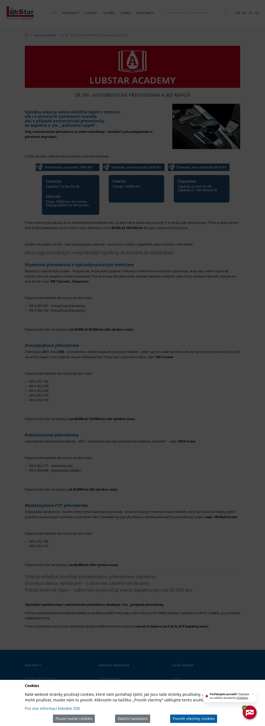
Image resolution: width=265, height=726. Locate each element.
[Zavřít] (252, 694)
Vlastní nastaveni (133, 718)
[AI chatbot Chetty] (250, 712)
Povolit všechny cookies (194, 718)
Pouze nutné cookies (73, 718)
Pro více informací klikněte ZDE (52, 708)
